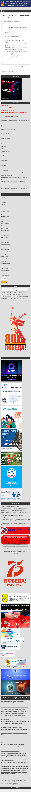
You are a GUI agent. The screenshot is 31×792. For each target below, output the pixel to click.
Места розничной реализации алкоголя (9, 116)
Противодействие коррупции (7, 125)
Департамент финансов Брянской (8, 705)
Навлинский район (5, 249)
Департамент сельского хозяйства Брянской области (13, 709)
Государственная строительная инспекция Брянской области (15, 766)
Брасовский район (5, 211)
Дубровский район (5, 221)
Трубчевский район (5, 270)
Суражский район (4, 268)
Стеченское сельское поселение (15, 15)
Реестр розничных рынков (6, 175)
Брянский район (4, 214)
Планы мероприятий (5, 143)
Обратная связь (4, 148)
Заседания (3, 157)
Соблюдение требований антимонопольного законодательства (15, 120)
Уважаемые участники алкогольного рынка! (10, 506)
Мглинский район (4, 247)
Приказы (3, 163)
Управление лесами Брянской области (10, 751)
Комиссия (3, 141)
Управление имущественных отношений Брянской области (14, 748)
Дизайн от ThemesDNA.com (15, 789)
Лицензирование (4, 290)
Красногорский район (5, 244)
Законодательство (18, 288)
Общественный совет (5, 151)
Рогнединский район (5, 258)
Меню (4, 11)
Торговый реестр (4, 170)
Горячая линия (4, 146)
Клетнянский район (5, 235)
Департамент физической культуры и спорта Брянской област (15, 738)
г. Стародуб (3, 206)
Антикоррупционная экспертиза (8, 129)
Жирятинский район (5, 225)
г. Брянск (3, 197)
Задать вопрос (4, 155)
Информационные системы (6, 186)
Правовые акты (4, 126)
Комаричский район (5, 242)
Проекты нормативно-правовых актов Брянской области (14, 131)
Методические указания (6, 133)
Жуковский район (4, 228)
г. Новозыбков (4, 202)
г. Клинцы (3, 199)
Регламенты (4, 165)
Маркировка (12, 290)
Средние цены (4, 298)
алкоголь (16, 298)
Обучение (3, 292)
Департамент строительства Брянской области (12, 723)
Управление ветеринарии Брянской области (11, 746)
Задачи (3, 152)
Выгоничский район (5, 216)
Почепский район (4, 256)
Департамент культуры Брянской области (10, 736)
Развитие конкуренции (5, 118)
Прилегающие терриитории (18, 66)
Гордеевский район (5, 218)
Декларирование (4, 288)
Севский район (4, 261)
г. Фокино (3, 209)
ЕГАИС (11, 288)
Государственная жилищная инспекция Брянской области (14, 768)
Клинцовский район (5, 240)
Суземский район (4, 265)
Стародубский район (5, 263)
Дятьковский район (5, 223)
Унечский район (4, 273)
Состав (3, 168)
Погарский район (4, 254)
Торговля (11, 298)
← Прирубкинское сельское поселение (9, 71)
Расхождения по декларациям (21, 296)
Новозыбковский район (6, 251)
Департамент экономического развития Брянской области (14, 707)
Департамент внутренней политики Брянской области (13, 711)
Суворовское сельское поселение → (22, 70)
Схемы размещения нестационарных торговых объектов (13, 181)
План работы (4, 160)
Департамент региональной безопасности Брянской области (15, 721)
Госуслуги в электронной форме (8, 122)
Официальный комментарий (7, 190)
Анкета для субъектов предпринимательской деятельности (14, 188)
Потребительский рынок (6, 294)
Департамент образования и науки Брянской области (13, 715)
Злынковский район (5, 230)
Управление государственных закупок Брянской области (14, 753)
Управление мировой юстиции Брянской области (12, 744)
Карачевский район (5, 232)
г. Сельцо (3, 204)
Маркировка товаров (20, 290)
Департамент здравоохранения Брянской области (12, 713)
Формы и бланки (4, 136)
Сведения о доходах (5, 138)
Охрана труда (4, 183)
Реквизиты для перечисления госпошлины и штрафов (12, 172)
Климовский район (5, 237)
